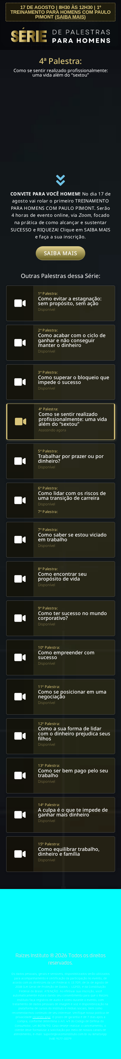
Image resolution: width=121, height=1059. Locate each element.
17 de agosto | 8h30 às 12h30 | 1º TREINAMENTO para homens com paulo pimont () (60, 12)
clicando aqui (42, 1017)
